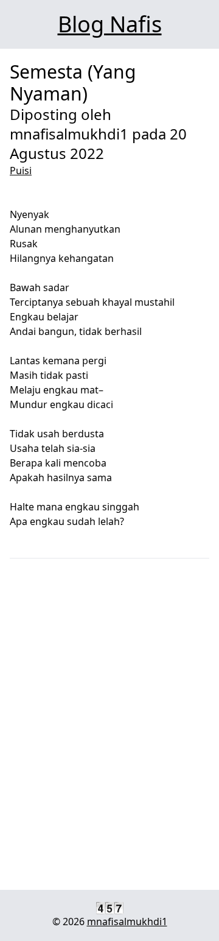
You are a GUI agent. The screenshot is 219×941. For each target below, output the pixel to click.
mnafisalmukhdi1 (127, 921)
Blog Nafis (110, 24)
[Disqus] (109, 725)
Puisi (21, 170)
